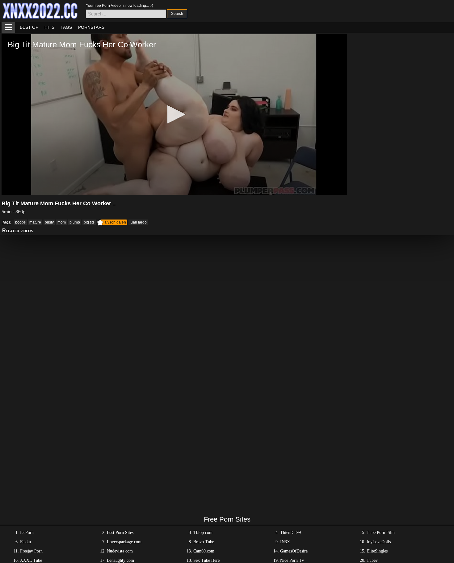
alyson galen (115, 222)
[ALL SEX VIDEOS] (8, 27)
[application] (174, 114)
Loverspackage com (124, 542)
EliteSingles (377, 551)
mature (35, 222)
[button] (174, 114)
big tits (89, 222)
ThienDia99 (290, 532)
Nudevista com (120, 551)
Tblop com (202, 532)
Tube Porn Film (381, 532)
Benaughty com (120, 560)
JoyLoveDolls (379, 542)
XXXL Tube (31, 560)
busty (49, 222)
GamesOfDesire (294, 551)
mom (61, 222)
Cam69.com (203, 551)
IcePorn (27, 532)
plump (74, 222)
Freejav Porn (31, 551)
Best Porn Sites (120, 532)
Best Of (29, 27)
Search (177, 13)
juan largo (138, 222)
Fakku (25, 542)
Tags (66, 27)
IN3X (285, 542)
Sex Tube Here (206, 560)
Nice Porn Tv (292, 560)
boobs (20, 222)
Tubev (372, 560)
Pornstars (91, 27)
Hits (49, 27)
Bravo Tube (203, 542)
